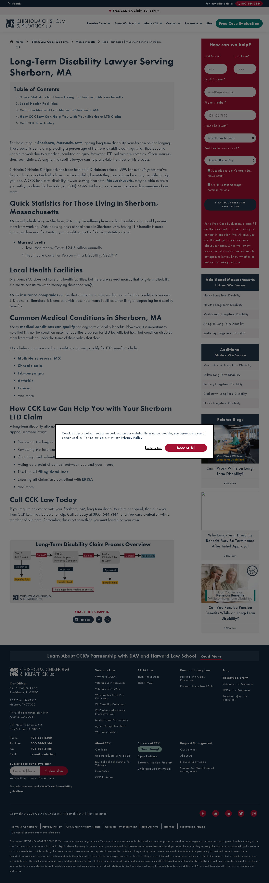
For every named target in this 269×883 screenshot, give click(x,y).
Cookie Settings (154, 448)
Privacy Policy (132, 438)
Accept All (186, 447)
